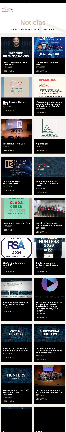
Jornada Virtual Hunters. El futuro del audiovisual (16, 349)
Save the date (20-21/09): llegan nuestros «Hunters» (16, 392)
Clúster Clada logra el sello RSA (14, 264)
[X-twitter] (33, 1)
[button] (62, 9)
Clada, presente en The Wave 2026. (15, 63)
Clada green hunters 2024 (16, 223)
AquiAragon (42, 144)
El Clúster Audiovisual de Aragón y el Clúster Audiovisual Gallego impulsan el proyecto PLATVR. (49, 306)
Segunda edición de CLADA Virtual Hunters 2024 (48, 183)
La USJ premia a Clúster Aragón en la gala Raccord (49, 391)
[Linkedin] (36, 1)
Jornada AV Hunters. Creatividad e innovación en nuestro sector (49, 350)
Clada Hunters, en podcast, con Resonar (47, 264)
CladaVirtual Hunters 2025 (47, 63)
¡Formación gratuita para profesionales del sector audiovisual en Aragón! (49, 104)
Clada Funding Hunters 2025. (15, 103)
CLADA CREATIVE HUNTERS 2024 (12, 182)
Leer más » (8, 71)
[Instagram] (29, 1)
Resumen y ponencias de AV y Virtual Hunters (15, 303)
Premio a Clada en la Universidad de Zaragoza (49, 224)
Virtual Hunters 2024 (14, 144)
